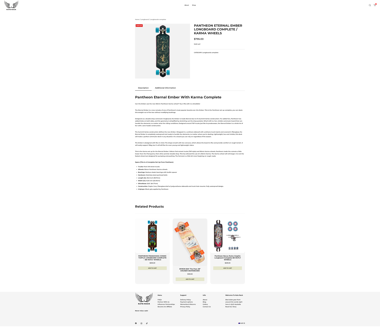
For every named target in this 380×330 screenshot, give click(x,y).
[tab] (143, 88)
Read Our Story (230, 307)
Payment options (186, 302)
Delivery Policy (185, 300)
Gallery (205, 304)
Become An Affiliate (165, 307)
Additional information (165, 88)
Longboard (145, 19)
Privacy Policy (185, 307)
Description (143, 88)
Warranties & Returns (188, 304)
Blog (204, 302)
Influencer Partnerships (166, 304)
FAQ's (160, 300)
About (205, 300)
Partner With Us (163, 302)
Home (137, 19)
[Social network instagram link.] (141, 323)
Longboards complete (158, 19)
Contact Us (207, 307)
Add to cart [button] (152, 268)
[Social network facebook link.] (136, 323)
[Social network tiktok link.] (147, 323)
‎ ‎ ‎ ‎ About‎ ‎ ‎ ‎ (186, 5)
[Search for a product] (370, 5)
